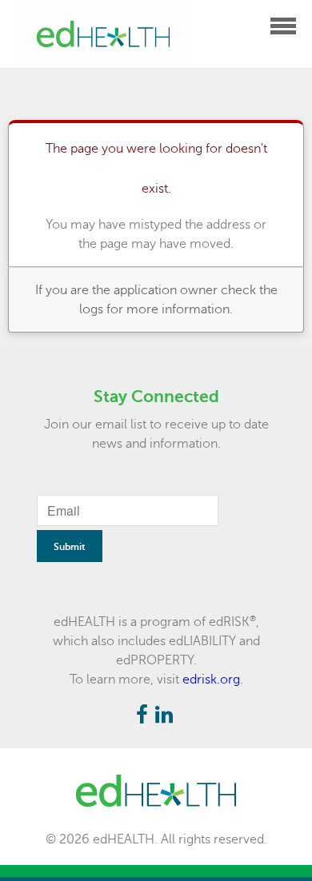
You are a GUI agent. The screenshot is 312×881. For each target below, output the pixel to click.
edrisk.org (211, 679)
